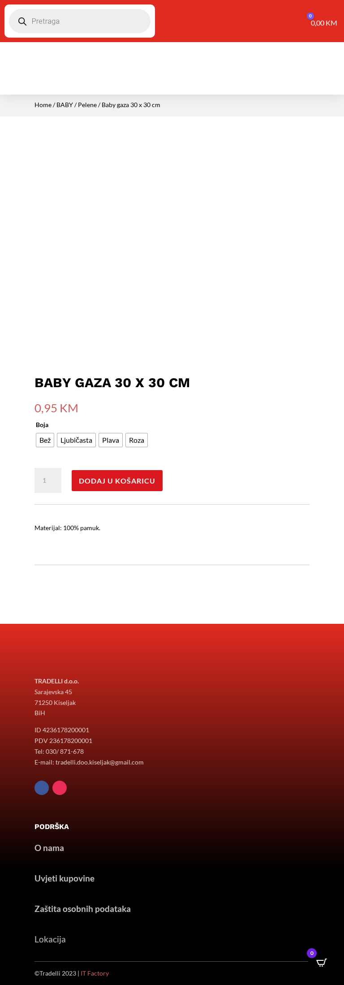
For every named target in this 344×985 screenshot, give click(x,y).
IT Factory (95, 973)
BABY (64, 104)
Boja (42, 424)
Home (43, 104)
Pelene (87, 104)
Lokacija (50, 939)
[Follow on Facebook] (41, 788)
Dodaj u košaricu (117, 480)
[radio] (45, 440)
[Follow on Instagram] (59, 788)
